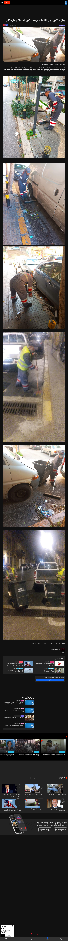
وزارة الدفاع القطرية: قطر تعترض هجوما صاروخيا (14, 725)
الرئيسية (61, 939)
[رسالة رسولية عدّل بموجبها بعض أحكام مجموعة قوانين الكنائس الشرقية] (27, 747)
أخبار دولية (21, 662)
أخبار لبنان (22, 716)
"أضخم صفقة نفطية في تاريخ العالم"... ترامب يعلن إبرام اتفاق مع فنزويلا (12, 795)
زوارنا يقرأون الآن (28, 697)
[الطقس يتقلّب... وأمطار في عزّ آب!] (34, 805)
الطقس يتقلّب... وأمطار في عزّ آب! (36, 809)
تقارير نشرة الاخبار (51, 668)
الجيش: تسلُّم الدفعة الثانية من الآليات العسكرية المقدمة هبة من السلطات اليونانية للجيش (34, 795)
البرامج (19, 939)
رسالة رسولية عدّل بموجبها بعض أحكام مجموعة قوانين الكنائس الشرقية (28, 755)
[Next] (1, 747)
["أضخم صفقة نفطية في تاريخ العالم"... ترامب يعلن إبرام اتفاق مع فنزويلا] (11, 790)
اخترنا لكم (59, 659)
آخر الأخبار (22, 700)
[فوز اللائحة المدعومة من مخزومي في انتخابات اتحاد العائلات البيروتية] (56, 805)
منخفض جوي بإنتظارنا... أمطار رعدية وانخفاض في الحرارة (57, 795)
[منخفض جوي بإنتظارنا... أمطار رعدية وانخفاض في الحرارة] (56, 790)
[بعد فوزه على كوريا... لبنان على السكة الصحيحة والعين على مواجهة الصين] (53, 747)
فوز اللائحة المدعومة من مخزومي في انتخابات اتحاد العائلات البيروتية (57, 809)
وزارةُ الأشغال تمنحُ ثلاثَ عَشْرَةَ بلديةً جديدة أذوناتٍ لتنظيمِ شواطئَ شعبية (13, 670)
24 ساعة (43, 778)
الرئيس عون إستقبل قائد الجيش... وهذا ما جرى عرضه (14, 717)
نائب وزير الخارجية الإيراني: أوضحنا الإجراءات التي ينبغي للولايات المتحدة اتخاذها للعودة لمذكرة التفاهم (14, 703)
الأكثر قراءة (60, 778)
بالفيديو (62, 737)
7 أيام (35, 778)
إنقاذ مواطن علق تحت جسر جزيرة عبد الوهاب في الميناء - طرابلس (44, 664)
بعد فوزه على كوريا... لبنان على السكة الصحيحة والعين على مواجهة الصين (45, 670)
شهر (27, 778)
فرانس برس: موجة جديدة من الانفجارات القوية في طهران (14, 710)
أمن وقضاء (51, 662)
